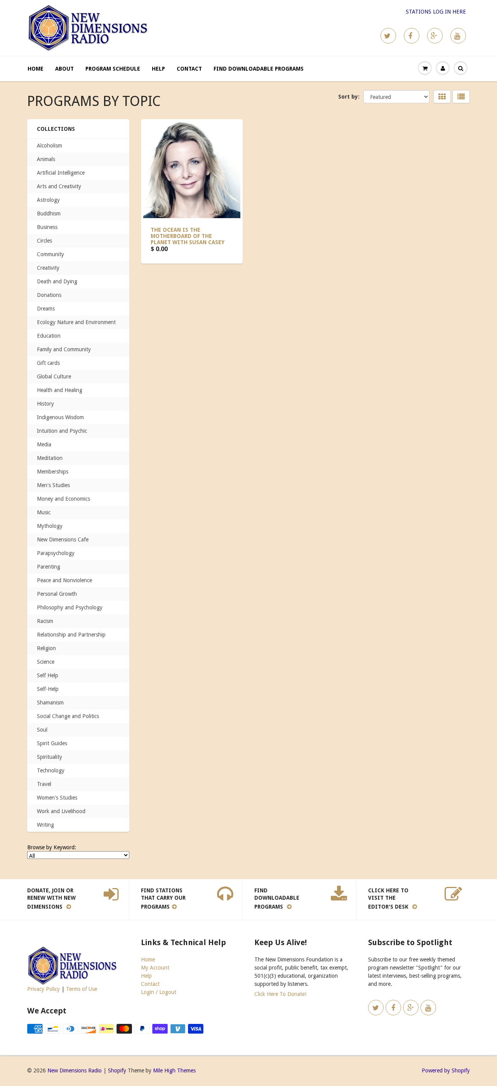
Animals (46, 159)
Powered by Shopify (446, 1070)
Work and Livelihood (61, 811)
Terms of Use (81, 989)
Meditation (50, 458)
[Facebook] (411, 35)
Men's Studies (53, 485)
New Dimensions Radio (74, 1070)
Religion (46, 648)
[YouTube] (458, 35)
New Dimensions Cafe (63, 539)
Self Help (47, 675)
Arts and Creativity (59, 186)
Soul (42, 730)
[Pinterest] (435, 35)
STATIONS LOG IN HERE (436, 12)
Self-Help (48, 689)
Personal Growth (57, 594)
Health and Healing (59, 390)
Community (50, 254)
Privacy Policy (43, 989)
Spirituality (49, 757)
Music (43, 512)
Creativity (48, 268)
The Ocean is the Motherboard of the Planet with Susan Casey (187, 236)
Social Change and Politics (68, 716)
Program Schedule (112, 69)
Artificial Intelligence (61, 173)
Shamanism (50, 702)
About (64, 69)
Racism (45, 621)
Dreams (46, 308)
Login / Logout (158, 992)
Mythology (50, 526)
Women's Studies (57, 798)
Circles (44, 241)
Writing (45, 825)
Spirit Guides (52, 743)
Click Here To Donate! (280, 994)
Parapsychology (56, 553)
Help (158, 69)
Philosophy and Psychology (70, 607)
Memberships (52, 471)
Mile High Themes (174, 1070)
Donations (49, 295)
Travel (44, 784)
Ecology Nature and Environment (76, 322)
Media (44, 444)
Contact (189, 69)
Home (35, 69)
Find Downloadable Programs (259, 69)
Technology (50, 770)
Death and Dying (57, 281)
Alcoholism (49, 145)
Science (45, 662)
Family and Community (64, 349)
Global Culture (54, 376)
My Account (155, 968)
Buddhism (49, 213)
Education (49, 336)
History (45, 404)
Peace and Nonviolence (64, 580)
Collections (56, 129)
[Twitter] (388, 35)
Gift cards (48, 363)
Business (47, 227)
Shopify (117, 1070)
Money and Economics (63, 499)
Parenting (48, 567)
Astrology (48, 200)
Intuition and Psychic (62, 431)
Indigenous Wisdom (60, 417)
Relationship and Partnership (71, 634)
